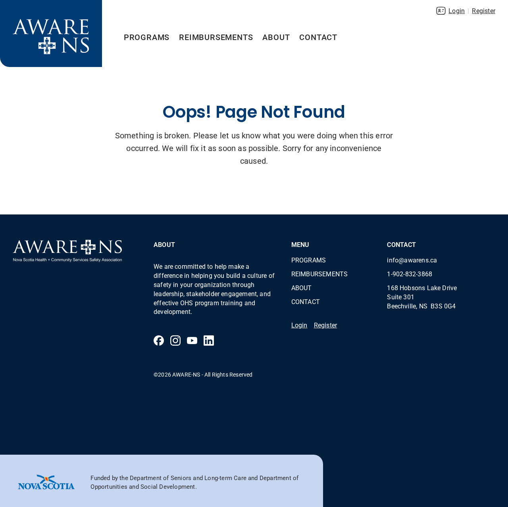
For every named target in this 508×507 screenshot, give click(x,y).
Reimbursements (216, 37)
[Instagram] (175, 340)
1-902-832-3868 (409, 274)
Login (456, 10)
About (276, 37)
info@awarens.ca (412, 260)
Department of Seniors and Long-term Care (188, 478)
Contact (318, 37)
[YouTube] (192, 340)
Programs (146, 37)
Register (483, 10)
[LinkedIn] (209, 340)
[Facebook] (159, 340)
